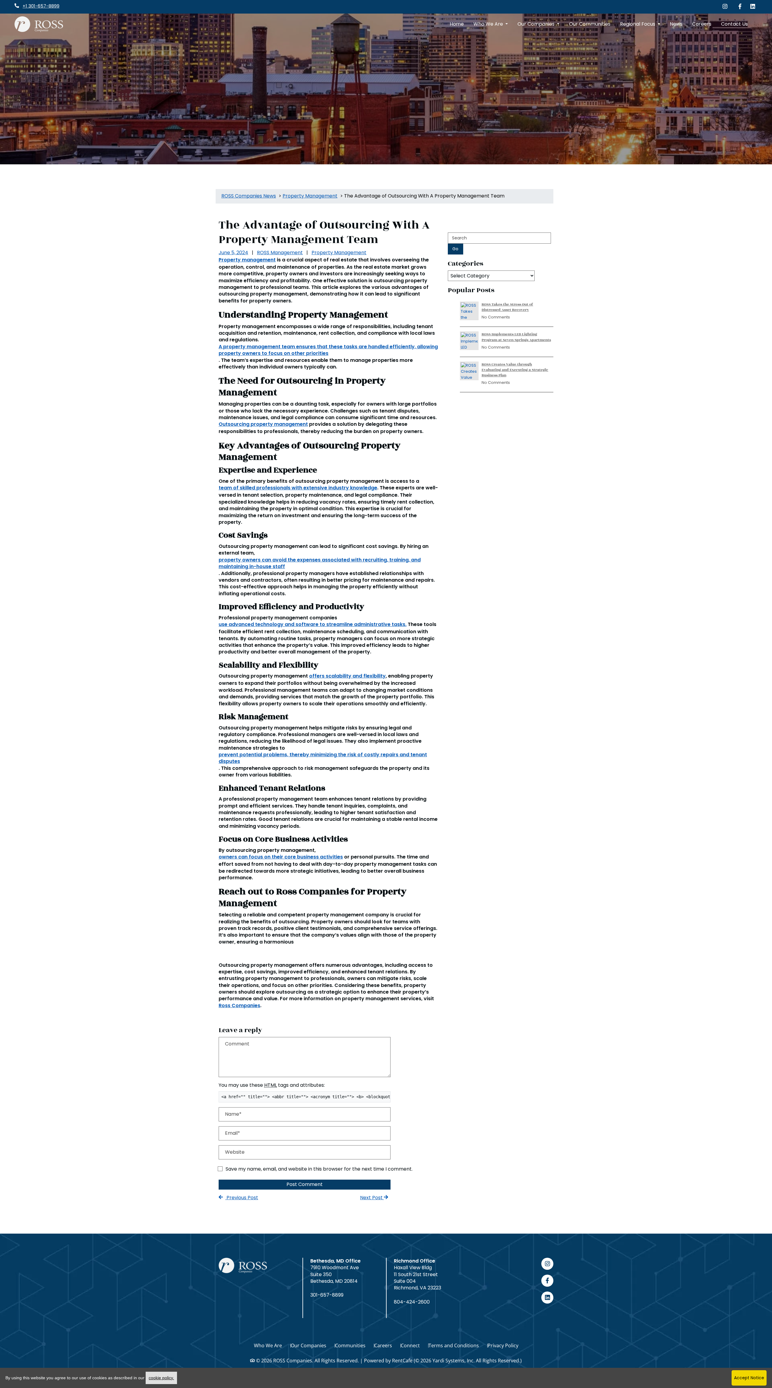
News (676, 24)
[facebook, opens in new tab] (547, 1281)
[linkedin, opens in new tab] (547, 1298)
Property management (247, 260)
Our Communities (589, 24)
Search (459, 238)
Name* (233, 1114)
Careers (701, 24)
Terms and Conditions (454, 1345)
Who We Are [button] (488, 24)
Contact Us (734, 24)
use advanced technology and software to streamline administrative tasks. (313, 624)
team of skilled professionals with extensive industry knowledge (298, 488)
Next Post (372, 1197)
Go (455, 249)
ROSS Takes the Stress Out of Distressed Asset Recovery (507, 307)
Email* (232, 1133)
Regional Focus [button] (638, 24)
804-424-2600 (412, 1302)
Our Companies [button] (536, 24)
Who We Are (268, 1345)
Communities (350, 1345)
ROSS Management (280, 252)
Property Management (339, 252)
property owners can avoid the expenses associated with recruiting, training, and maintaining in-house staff (320, 563)
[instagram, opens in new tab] (547, 1264)
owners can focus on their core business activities (281, 857)
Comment (237, 1043)
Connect (410, 1345)
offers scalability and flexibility (347, 676)
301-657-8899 (326, 1295)
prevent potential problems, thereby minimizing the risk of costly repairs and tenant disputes (323, 758)
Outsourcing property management (263, 424)
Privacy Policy (503, 1345)
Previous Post (241, 1197)
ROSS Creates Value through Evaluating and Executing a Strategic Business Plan (515, 370)
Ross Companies (239, 1005)
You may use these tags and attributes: (272, 1085)
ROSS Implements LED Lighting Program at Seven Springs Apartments (516, 336)
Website (235, 1152)
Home (457, 24)
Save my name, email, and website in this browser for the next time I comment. (319, 1168)
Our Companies (308, 1345)
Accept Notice (749, 1378)
